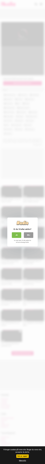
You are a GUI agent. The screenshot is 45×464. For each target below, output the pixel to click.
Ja (16, 235)
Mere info (22, 461)
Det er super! (22, 456)
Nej (28, 235)
